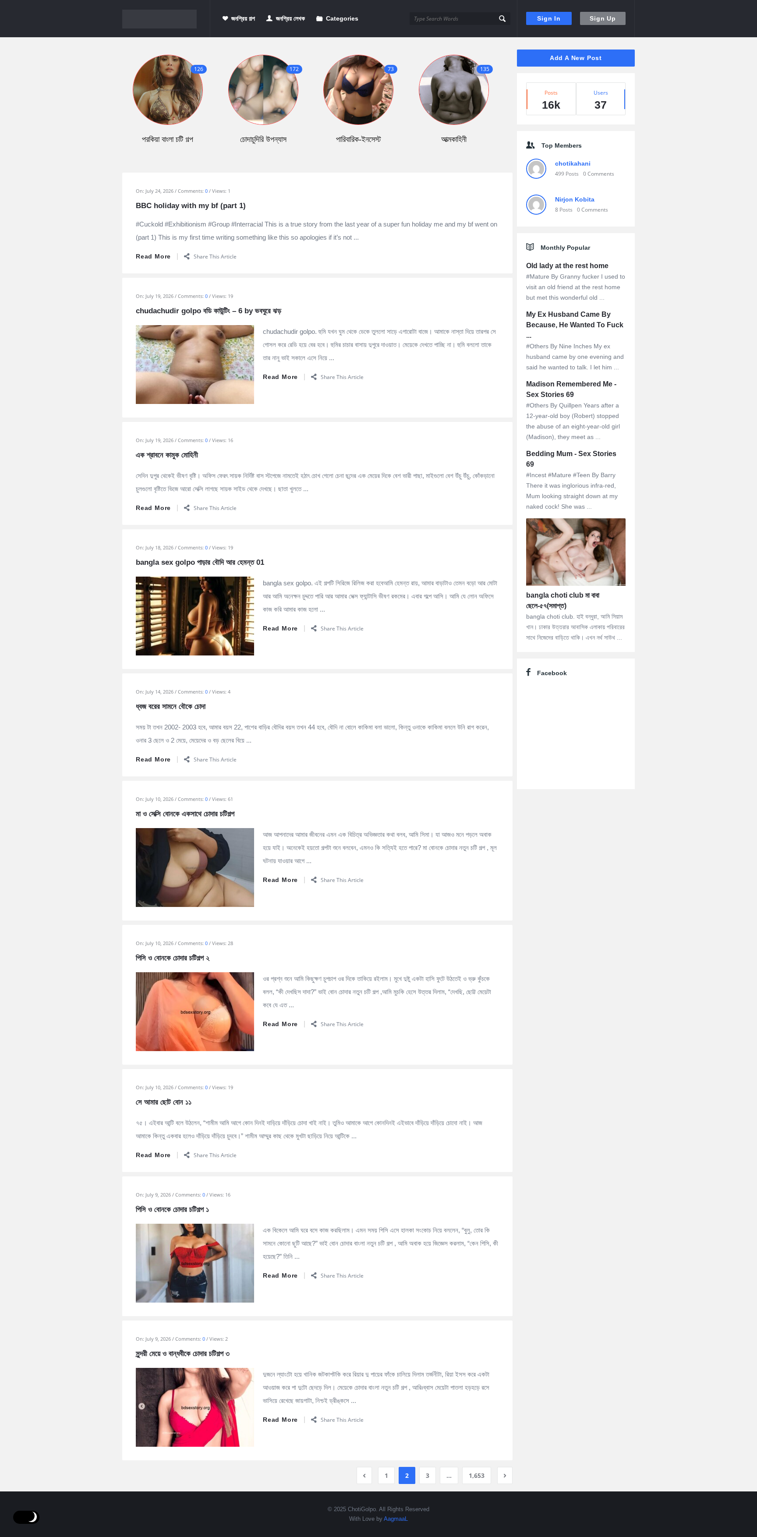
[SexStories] (166, 18)
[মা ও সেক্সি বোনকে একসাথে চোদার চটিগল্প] (195, 867)
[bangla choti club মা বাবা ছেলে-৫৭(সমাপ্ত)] (576, 553)
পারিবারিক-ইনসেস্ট (358, 139)
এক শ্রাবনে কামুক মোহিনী (167, 455)
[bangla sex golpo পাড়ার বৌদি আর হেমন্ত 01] (195, 615)
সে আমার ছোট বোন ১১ (163, 1102)
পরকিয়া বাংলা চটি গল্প (167, 139)
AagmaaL (396, 1519)
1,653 (477, 1475)
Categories (342, 18)
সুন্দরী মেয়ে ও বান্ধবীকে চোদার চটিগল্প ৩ (183, 1353)
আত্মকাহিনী (454, 139)
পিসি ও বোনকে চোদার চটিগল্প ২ (172, 958)
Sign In (549, 18)
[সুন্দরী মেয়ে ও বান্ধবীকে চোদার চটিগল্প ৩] (195, 1406)
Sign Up (603, 18)
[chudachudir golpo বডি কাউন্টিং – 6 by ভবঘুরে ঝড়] (195, 364)
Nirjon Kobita (574, 199)
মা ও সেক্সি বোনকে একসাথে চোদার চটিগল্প (185, 814)
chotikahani (573, 163)
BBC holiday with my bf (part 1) (191, 206)
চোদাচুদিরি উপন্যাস (263, 139)
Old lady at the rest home (567, 265)
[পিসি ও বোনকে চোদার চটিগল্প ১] (195, 1262)
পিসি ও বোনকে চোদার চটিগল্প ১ (172, 1209)
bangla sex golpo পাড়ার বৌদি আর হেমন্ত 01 (200, 562)
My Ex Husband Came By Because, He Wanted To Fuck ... (574, 325)
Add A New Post (576, 57)
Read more (153, 256)
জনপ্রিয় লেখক (290, 18)
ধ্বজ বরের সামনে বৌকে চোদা (170, 706)
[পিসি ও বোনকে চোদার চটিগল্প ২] (195, 1011)
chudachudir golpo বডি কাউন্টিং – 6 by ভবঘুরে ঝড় (208, 311)
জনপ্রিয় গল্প (243, 18)
